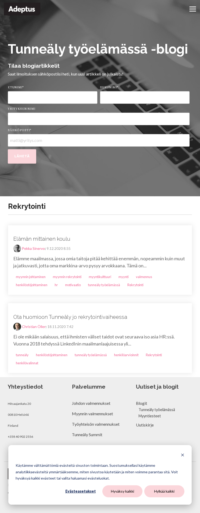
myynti (123, 277)
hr (56, 285)
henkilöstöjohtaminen (31, 285)
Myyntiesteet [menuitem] (150, 416)
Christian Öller (34, 326)
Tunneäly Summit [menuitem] (87, 434)
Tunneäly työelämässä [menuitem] (157, 409)
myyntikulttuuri (100, 277)
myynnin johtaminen (31, 277)
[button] (192, 9)
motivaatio (73, 285)
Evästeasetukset (80, 491)
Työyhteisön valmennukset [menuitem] (96, 424)
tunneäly (22, 355)
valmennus (144, 277)
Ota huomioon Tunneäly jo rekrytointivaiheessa (70, 317)
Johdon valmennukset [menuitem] (91, 403)
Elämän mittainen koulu (41, 239)
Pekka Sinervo (33, 248)
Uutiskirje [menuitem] (145, 424)
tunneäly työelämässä (104, 285)
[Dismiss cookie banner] (182, 455)
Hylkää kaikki (164, 491)
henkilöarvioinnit (126, 355)
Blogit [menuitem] (141, 403)
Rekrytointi (135, 285)
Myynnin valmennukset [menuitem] (92, 413)
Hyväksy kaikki (122, 491)
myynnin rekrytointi (67, 277)
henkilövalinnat (27, 363)
